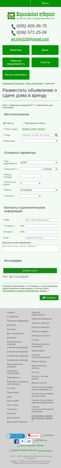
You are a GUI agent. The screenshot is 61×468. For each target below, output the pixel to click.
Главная (11, 312)
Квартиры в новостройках (13, 372)
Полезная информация (17, 321)
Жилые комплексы (16, 74)
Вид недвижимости (10, 162)
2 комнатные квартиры (17, 351)
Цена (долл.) (10, 169)
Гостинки (11, 388)
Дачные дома (13, 417)
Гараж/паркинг (38, 350)
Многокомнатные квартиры (15, 365)
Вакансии (11, 325)
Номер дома (9, 141)
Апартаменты (13, 377)
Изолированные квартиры (14, 343)
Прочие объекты (39, 361)
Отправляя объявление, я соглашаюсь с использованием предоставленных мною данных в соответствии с (30, 287)
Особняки (11, 413)
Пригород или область (35, 123)
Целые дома (13, 401)
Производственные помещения (41, 345)
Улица (6, 135)
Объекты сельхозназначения (41, 356)
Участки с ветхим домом (40, 377)
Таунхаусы (12, 409)
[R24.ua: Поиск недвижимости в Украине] (26, 441)
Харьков (9, 123)
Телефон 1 (9, 226)
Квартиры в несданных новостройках (18, 382)
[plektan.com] (15, 436)
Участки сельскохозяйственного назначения (43, 409)
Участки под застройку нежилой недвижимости (43, 401)
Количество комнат (9, 183)
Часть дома (12, 405)
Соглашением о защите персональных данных (25, 291)
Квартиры (16, 49)
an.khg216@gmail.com (30, 39)
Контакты (11, 329)
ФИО (6, 220)
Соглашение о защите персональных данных (42, 417)
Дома (45, 49)
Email (5, 238)
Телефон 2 (8, 232)
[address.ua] (33, 436)
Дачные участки (39, 383)
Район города (10, 129)
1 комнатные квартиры (17, 347)
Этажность (9, 196)
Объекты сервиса (40, 331)
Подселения (12, 392)
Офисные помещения (42, 319)
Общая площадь (7, 175)
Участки (45, 62)
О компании (12, 316)
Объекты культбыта (41, 335)
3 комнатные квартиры (17, 356)
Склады (35, 340)
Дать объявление (15, 333)
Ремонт (7, 190)
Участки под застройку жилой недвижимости (42, 388)
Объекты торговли (40, 323)
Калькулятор (44, 451)
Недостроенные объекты (39, 366)
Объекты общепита (41, 327)
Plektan (14, 461)
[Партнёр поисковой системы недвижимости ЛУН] (22, 451)
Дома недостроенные (17, 422)
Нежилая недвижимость (16, 62)
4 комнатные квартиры (17, 360)
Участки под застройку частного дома (42, 394)
